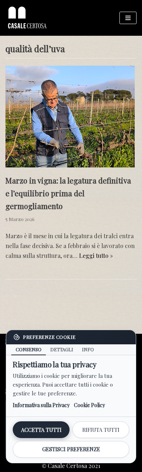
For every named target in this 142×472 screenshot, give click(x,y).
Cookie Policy (89, 405)
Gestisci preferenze (71, 449)
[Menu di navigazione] (128, 18)
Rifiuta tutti (100, 429)
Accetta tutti (41, 429)
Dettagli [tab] (61, 349)
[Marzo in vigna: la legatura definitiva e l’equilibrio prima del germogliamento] (70, 165)
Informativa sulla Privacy (41, 405)
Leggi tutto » (96, 255)
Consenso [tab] (29, 349)
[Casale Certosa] (27, 18)
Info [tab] (88, 349)
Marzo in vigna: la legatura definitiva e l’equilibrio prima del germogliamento (68, 193)
